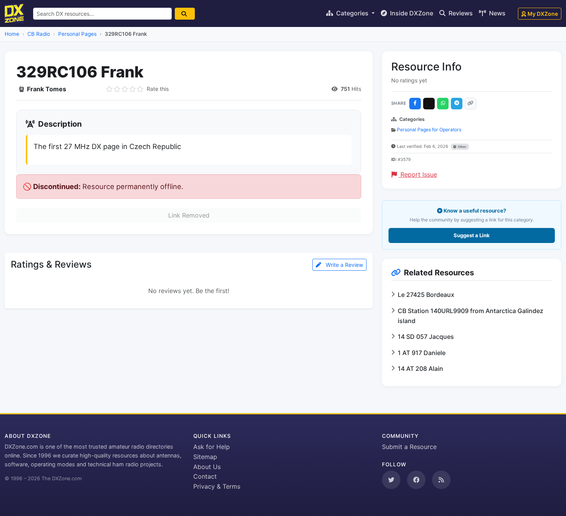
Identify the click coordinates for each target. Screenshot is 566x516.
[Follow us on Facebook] (416, 480)
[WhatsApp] (443, 103)
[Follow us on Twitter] (391, 480)
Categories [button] (352, 13)
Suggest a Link (472, 235)
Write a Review (343, 264)
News (496, 13)
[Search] (185, 14)
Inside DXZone (410, 13)
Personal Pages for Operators (429, 129)
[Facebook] (415, 103)
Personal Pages (77, 34)
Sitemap (205, 457)
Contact (205, 476)
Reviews (460, 13)
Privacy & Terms (216, 486)
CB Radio (38, 34)
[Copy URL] (470, 103)
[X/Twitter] (429, 103)
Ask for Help (211, 447)
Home (12, 34)
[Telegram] (456, 103)
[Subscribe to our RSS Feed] (441, 480)
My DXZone (542, 13)
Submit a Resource (409, 447)
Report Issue (418, 174)
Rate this (158, 88)
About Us (207, 467)
